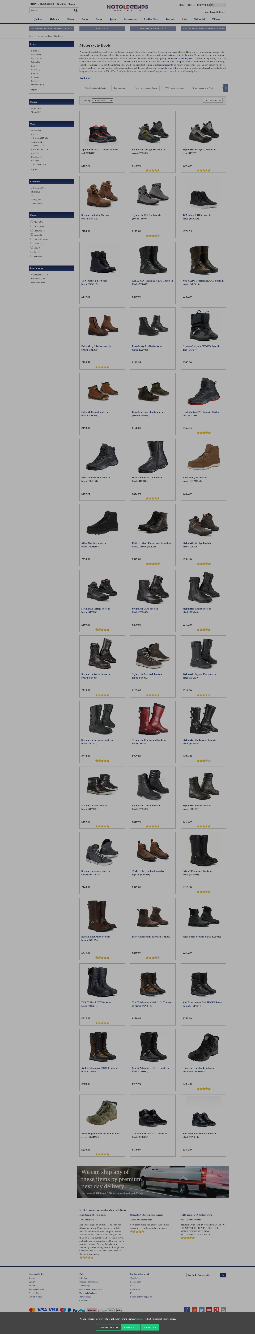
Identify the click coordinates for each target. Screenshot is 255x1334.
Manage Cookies (108, 1327)
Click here (139, 1318)
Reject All (130, 1327)
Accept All (150, 1327)
